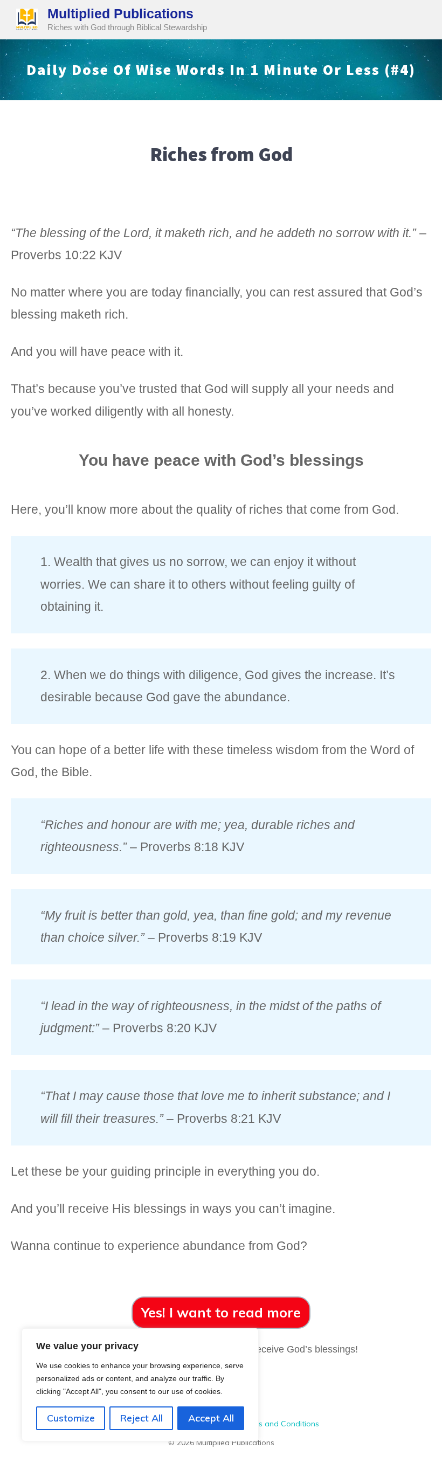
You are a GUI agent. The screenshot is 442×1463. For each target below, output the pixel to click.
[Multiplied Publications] (27, 18)
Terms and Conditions (279, 1424)
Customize (71, 1418)
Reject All (141, 1418)
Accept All (211, 1418)
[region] (140, 1384)
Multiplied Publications (120, 13)
